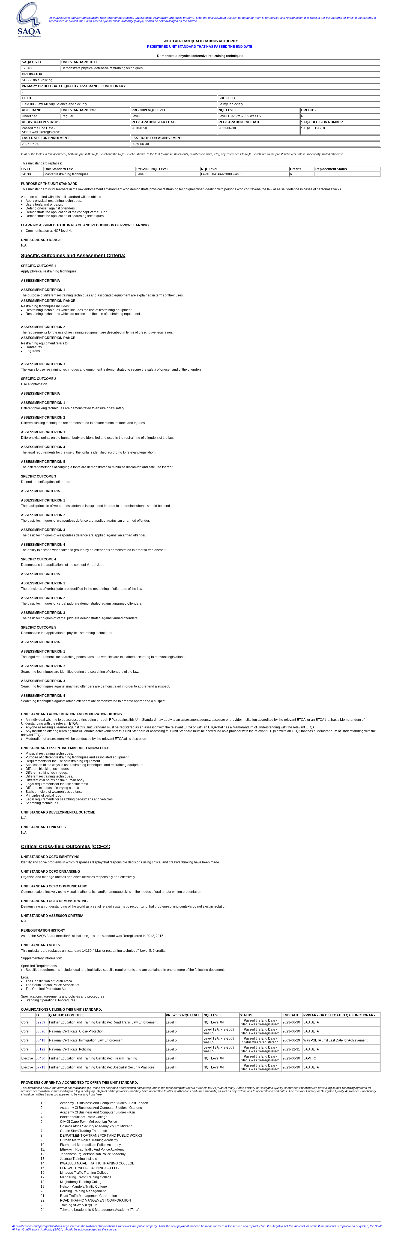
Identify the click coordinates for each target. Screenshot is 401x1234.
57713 (40, 1067)
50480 (40, 1058)
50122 (40, 1049)
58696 (40, 1031)
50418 (40, 1040)
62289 (40, 1022)
